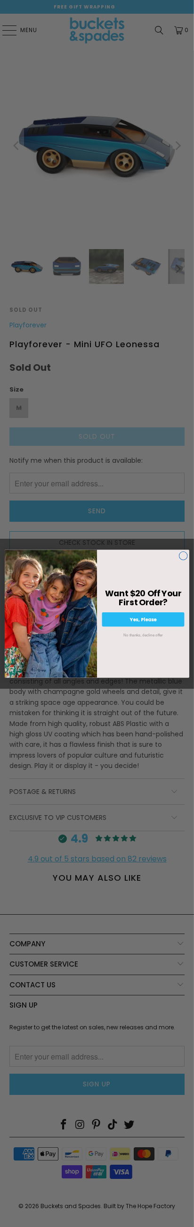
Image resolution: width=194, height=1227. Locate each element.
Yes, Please (143, 619)
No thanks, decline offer (143, 635)
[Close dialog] (183, 555)
